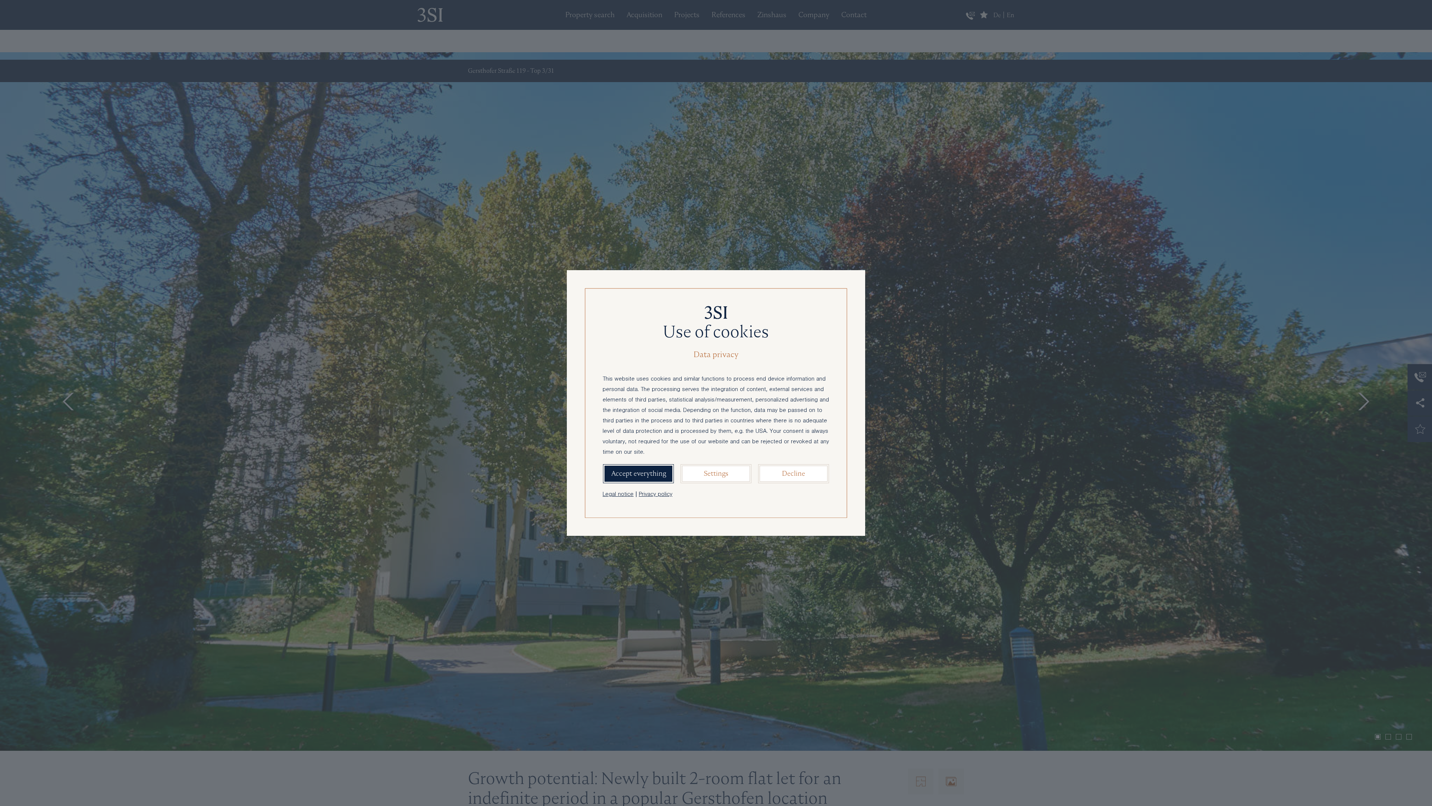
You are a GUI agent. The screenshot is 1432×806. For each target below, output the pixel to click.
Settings (716, 473)
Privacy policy (655, 495)
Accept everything (638, 473)
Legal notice (618, 495)
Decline (793, 473)
